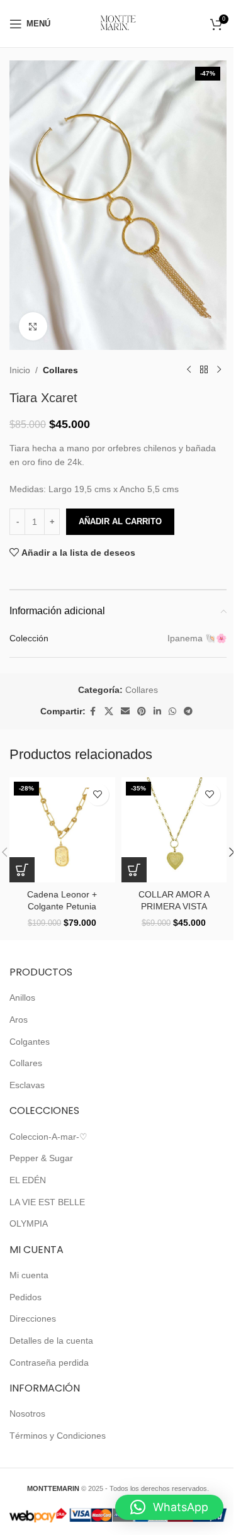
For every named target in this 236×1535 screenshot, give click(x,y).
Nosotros (27, 1413)
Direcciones (32, 1318)
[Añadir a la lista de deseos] (98, 795)
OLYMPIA (28, 1223)
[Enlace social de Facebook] (93, 711)
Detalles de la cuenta (51, 1340)
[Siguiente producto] (219, 370)
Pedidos (25, 1297)
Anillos (22, 997)
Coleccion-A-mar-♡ (48, 1137)
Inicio (19, 370)
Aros (18, 1020)
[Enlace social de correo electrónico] (125, 711)
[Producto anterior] (188, 370)
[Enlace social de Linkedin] (157, 711)
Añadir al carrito (120, 521)
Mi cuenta (28, 1275)
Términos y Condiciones (57, 1436)
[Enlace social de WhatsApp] (172, 711)
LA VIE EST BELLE (47, 1202)
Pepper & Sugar (41, 1158)
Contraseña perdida (49, 1363)
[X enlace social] (109, 711)
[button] (22, 869)
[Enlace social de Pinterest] (141, 711)
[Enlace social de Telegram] (188, 711)
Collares (60, 370)
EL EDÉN (27, 1180)
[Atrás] (203, 370)
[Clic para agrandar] (33, 326)
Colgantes (29, 1042)
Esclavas (27, 1085)
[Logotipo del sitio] (118, 23)
